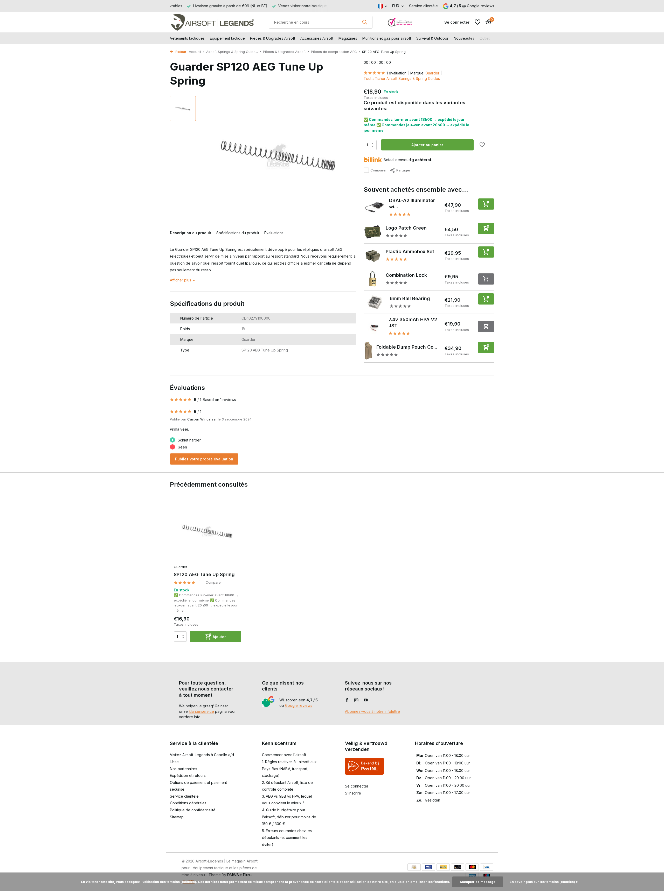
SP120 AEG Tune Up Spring (204, 574)
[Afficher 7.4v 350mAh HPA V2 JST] (374, 326)
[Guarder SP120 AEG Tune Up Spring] (207, 531)
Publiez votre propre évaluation (204, 459)
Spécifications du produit (237, 233)
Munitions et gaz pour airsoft (386, 38)
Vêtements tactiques (187, 38)
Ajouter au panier (427, 145)
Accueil (195, 52)
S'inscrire (353, 793)
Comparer (378, 170)
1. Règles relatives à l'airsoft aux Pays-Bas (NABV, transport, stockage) (289, 768)
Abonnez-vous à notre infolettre (372, 711)
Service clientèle (423, 6)
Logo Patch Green (406, 228)
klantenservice (201, 711)
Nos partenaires (183, 768)
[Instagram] (356, 700)
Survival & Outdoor (432, 38)
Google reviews (480, 6)
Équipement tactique (227, 38)
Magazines (347, 38)
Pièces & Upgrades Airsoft (272, 38)
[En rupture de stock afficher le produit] (486, 279)
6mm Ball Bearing (410, 298)
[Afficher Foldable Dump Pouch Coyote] (368, 351)
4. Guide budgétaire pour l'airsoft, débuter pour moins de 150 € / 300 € (289, 817)
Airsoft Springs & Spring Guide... (232, 52)
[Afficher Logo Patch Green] (373, 232)
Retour (180, 52)
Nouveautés (464, 38)
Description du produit (190, 233)
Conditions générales (188, 803)
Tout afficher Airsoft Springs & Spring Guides (402, 78)
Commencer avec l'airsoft (284, 754)
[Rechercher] (365, 22)
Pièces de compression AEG (334, 52)
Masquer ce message (477, 882)
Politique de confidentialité (193, 810)
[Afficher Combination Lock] (373, 279)
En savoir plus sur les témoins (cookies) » (544, 882)
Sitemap (177, 817)
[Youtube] (366, 700)
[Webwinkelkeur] (400, 22)
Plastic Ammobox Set (410, 251)
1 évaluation (396, 73)
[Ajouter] (486, 204)
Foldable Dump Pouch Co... (406, 347)
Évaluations (273, 233)
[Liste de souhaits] (477, 22)
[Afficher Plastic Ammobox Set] (373, 255)
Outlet (485, 38)
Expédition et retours (188, 775)
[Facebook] (347, 700)
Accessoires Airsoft (316, 38)
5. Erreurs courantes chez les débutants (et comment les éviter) (287, 837)
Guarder (432, 73)
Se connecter (356, 786)
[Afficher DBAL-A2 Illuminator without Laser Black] (374, 207)
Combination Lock (406, 275)
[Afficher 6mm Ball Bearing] (375, 302)
